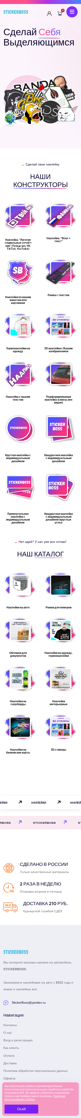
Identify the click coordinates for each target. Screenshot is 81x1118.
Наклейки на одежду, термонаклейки (58, 654)
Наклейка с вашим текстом (18, 398)
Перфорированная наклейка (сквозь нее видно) (58, 399)
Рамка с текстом (58, 295)
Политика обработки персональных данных (35, 1071)
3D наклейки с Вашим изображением (58, 350)
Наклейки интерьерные (59, 703)
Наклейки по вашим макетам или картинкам (18, 300)
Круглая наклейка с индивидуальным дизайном (18, 458)
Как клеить (11, 1048)
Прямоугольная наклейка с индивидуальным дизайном (18, 518)
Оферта (9, 1078)
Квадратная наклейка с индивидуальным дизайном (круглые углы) (58, 518)
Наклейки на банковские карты (18, 751)
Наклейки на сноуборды (18, 703)
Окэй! (21, 1109)
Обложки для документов (18, 654)
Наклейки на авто (18, 607)
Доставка (10, 1063)
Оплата (8, 1055)
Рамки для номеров (59, 607)
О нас (7, 1032)
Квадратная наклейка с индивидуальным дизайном (58, 458)
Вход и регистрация (18, 1040)
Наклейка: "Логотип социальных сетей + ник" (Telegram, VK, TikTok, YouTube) (18, 244)
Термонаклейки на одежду (18, 350)
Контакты (10, 1025)
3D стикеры (58, 749)
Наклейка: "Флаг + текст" (58, 240)
